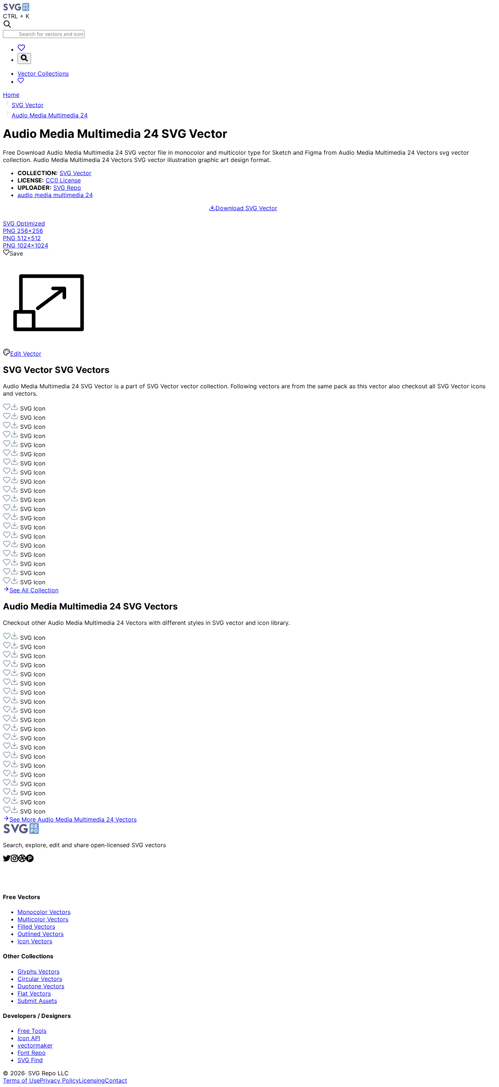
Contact (116, 1080)
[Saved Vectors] (21, 49)
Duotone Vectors (41, 986)
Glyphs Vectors (39, 971)
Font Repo (32, 1052)
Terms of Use (21, 1080)
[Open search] (24, 58)
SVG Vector (75, 173)
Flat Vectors (34, 993)
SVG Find (30, 1060)
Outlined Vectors (41, 933)
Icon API (29, 1038)
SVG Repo (67, 187)
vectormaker (35, 1045)
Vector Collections (43, 73)
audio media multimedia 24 (55, 195)
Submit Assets (37, 1000)
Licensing (92, 1080)
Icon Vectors (35, 941)
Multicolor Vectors (43, 919)
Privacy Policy (59, 1080)
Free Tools (32, 1030)
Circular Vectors (40, 978)
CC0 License (63, 180)
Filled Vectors (36, 926)
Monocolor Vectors (44, 912)
